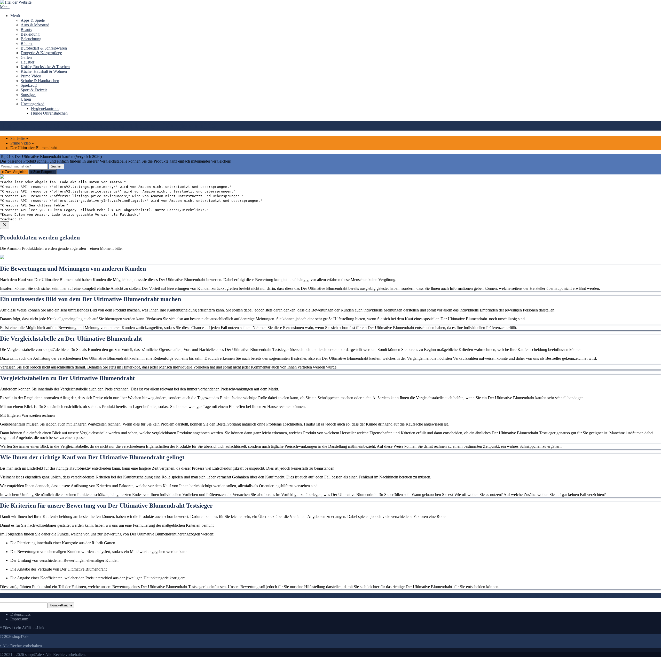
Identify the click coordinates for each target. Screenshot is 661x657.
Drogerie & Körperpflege (41, 53)
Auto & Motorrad (35, 25)
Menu (5, 7)
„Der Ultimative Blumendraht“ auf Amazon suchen (48, 283)
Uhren (26, 99)
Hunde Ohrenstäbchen (49, 113)
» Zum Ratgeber (42, 172)
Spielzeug (29, 85)
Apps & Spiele (33, 20)
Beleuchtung (31, 39)
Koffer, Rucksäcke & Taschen (45, 67)
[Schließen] (4, 225)
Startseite (17, 138)
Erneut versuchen (21, 320)
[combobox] (24, 166)
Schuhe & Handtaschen (40, 80)
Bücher (27, 43)
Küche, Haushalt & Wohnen (44, 71)
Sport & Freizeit (34, 90)
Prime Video (31, 76)
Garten (26, 57)
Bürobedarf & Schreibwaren (44, 48)
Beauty (26, 29)
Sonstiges (28, 94)
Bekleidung (30, 34)
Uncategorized (32, 104)
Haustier (27, 62)
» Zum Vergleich (14, 172)
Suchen (56, 166)
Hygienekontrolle (45, 108)
